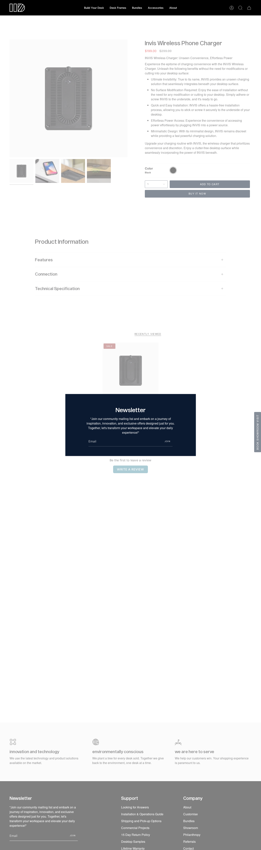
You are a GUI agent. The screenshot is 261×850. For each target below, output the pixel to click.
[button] (118, 8)
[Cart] (249, 8)
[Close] (190, 400)
